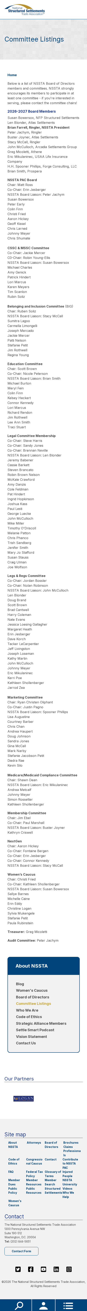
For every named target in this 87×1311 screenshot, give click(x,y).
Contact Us (26, 1043)
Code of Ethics (29, 1017)
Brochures (71, 1142)
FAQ (11, 1171)
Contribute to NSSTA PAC (70, 1163)
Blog (20, 984)
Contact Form (21, 1251)
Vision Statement (31, 1036)
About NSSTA (32, 966)
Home (12, 75)
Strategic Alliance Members (41, 1023)
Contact (50, 1159)
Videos (67, 1188)
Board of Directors (32, 997)
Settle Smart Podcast (35, 1030)
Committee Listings (33, 1003)
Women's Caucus (32, 990)
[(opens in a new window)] (43, 1099)
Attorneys (34, 1142)
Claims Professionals (72, 1151)
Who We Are (27, 1010)
